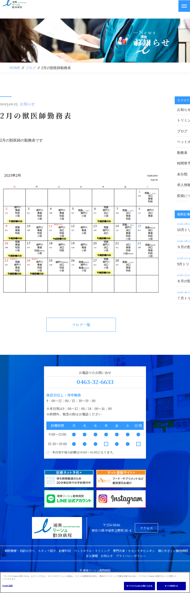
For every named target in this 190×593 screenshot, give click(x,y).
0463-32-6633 (95, 381)
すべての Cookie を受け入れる (139, 586)
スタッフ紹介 (47, 551)
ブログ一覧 (81, 324)
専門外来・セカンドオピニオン (134, 551)
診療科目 (65, 551)
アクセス (146, 528)
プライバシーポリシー (131, 556)
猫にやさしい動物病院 (173, 551)
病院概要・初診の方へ (20, 551)
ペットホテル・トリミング (92, 551)
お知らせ (27, 104)
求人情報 (92, 556)
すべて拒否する (171, 586)
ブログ (30, 68)
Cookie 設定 (7, 586)
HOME (15, 68)
